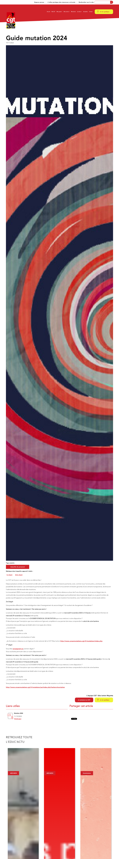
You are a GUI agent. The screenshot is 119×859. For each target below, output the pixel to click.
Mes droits (73, 11)
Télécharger (17, 719)
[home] (11, 20)
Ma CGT (53, 11)
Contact (91, 11)
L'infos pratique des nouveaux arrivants (61, 2)
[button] (59, 11)
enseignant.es (18, 649)
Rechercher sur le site (86, 2)
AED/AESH (13, 773)
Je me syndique (104, 12)
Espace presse (39, 2)
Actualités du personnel (17, 567)
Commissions (87, 773)
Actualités (85, 11)
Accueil (48, 11)
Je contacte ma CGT (84, 700)
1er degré (9, 575)
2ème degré (18, 575)
